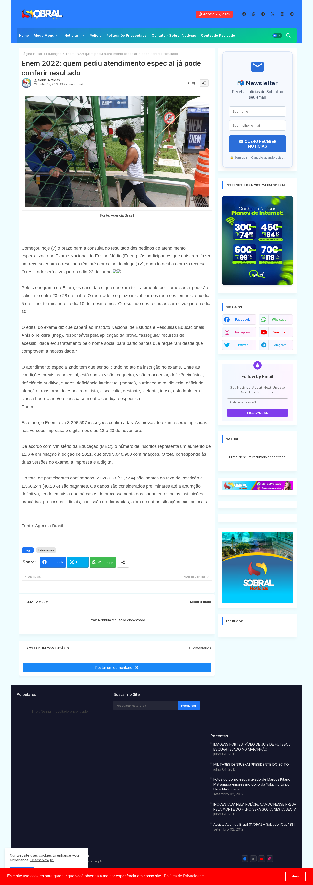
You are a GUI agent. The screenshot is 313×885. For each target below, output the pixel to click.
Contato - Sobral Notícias (174, 35)
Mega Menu (44, 35)
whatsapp (279, 319)
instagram (242, 332)
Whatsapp (105, 562)
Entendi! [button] (296, 876)
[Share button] (123, 562)
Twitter (80, 562)
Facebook (55, 562)
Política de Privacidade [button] (184, 876)
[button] (277, 35)
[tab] (24, 36)
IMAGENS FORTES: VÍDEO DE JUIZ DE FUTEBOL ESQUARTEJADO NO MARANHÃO (251, 746)
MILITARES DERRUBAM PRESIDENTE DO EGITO (251, 764)
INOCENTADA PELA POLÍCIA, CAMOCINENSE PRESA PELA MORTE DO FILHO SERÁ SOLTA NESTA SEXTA (254, 806)
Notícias (72, 35)
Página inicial (32, 54)
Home (24, 35)
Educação (54, 54)
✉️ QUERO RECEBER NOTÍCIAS (257, 144)
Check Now (39, 860)
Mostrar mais (200, 602)
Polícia (95, 35)
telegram (279, 345)
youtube (279, 332)
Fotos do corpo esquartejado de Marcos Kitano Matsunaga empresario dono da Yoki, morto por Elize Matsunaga (252, 784)
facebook (242, 319)
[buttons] (244, 14)
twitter (242, 345)
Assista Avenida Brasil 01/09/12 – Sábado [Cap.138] (254, 824)
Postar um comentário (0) (116, 667)
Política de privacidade (126, 35)
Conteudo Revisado (218, 35)
